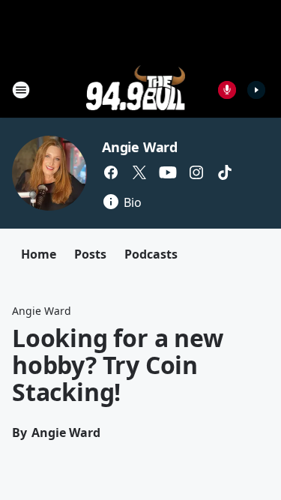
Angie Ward (140, 147)
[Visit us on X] (139, 172)
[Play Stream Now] (256, 90)
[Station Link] (136, 89)
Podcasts (151, 254)
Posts (90, 254)
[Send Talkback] (227, 90)
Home (38, 254)
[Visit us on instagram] (196, 172)
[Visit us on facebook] (111, 172)
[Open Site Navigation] (21, 90)
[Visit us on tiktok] (225, 172)
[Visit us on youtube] (168, 172)
